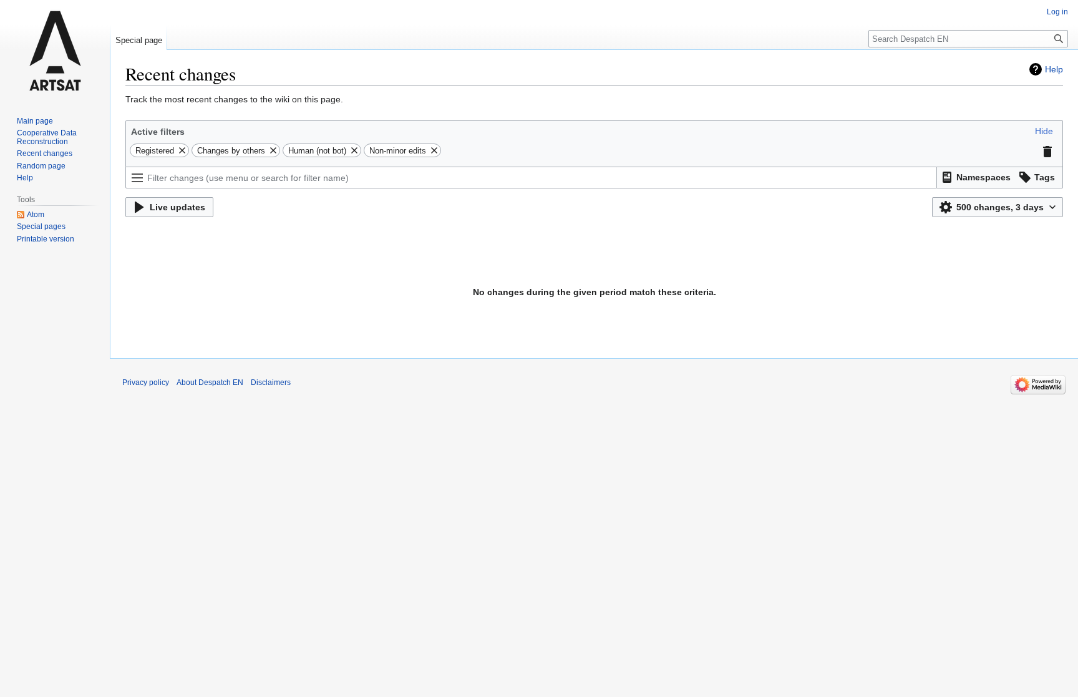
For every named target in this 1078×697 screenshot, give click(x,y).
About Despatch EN (210, 382)
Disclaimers (271, 382)
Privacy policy (145, 382)
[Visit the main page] (55, 50)
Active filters (158, 132)
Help (1054, 69)
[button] (1044, 131)
